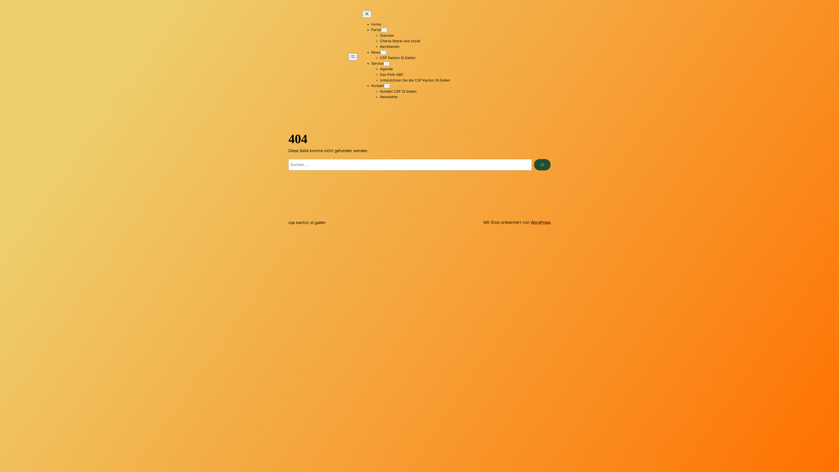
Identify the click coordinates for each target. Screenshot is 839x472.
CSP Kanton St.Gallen (307, 222)
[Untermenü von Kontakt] (387, 86)
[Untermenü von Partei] (384, 30)
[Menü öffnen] (352, 57)
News (375, 52)
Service (377, 63)
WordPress (541, 222)
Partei (376, 30)
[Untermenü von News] (383, 52)
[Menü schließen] (366, 14)
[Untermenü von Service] (386, 63)
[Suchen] (542, 164)
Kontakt (377, 85)
